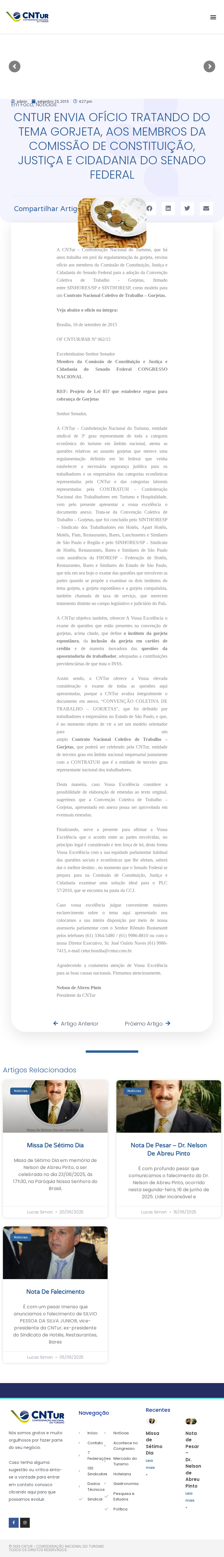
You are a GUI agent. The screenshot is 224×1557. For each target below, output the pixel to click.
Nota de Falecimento (55, 1291)
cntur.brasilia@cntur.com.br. (106, 950)
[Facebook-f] (14, 1523)
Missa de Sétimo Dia (55, 1145)
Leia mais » (150, 1467)
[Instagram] (25, 1523)
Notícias (46, 104)
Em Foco (22, 104)
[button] (213, 17)
